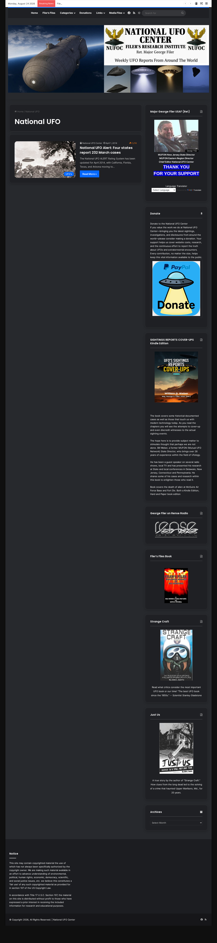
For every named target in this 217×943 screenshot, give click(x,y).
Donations (86, 12)
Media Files (115, 12)
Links (99, 12)
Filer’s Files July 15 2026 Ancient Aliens (77, 3)
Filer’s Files (49, 12)
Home (34, 12)
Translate (197, 190)
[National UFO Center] (108, 59)
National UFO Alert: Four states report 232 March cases (106, 150)
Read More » (89, 173)
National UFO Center (92, 143)
